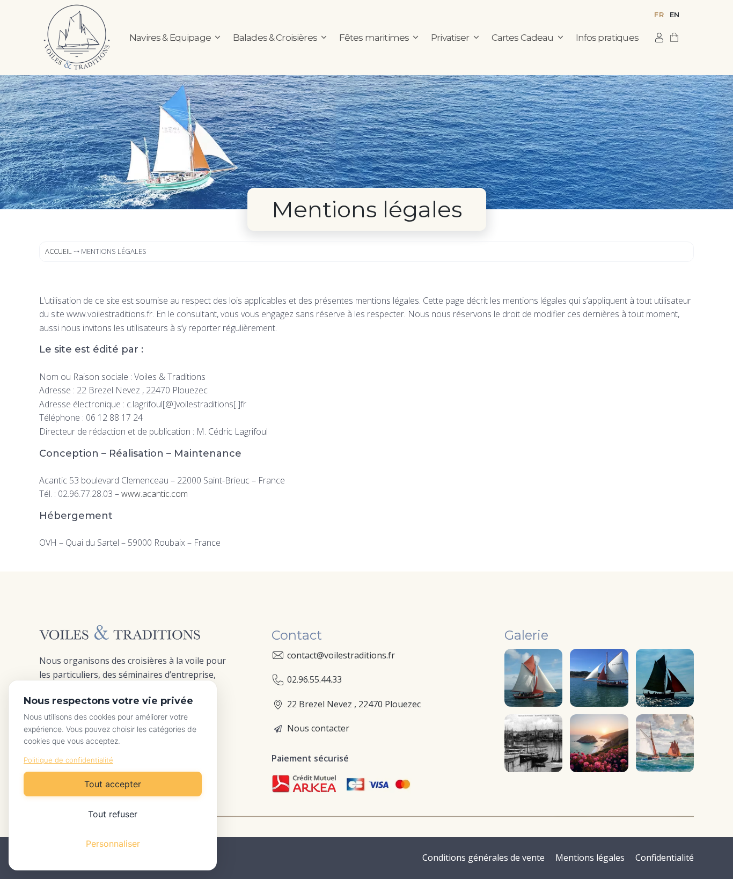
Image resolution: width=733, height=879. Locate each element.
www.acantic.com (154, 494)
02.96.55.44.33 (314, 679)
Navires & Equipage (170, 37)
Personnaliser (113, 843)
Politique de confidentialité (68, 760)
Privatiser (450, 37)
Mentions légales (590, 857)
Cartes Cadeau (523, 37)
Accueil (58, 251)
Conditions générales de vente (483, 857)
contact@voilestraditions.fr (341, 655)
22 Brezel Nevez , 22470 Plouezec (354, 704)
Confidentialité (664, 857)
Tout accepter (112, 784)
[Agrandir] (548, 662)
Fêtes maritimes (374, 37)
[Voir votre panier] (674, 37)
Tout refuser (112, 814)
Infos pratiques (607, 37)
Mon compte (659, 37)
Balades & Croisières (275, 37)
